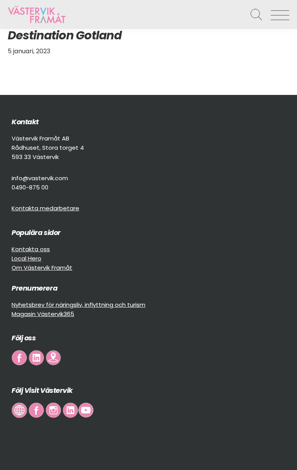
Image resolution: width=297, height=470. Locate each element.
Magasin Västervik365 (43, 314)
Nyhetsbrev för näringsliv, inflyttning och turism (78, 305)
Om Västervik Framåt (42, 268)
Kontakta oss (31, 249)
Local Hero (26, 258)
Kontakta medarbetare (45, 208)
